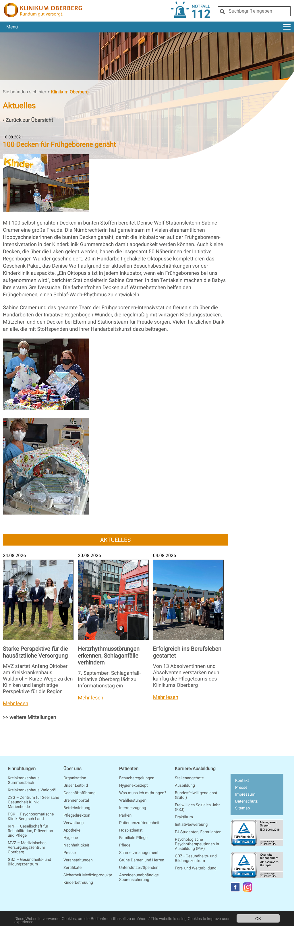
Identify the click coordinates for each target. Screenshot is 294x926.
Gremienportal (76, 800)
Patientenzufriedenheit (139, 823)
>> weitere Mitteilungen (29, 717)
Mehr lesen (15, 704)
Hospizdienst (131, 830)
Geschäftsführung (79, 793)
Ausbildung (185, 785)
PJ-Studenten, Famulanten (198, 832)
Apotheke (71, 830)
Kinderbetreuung (78, 882)
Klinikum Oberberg (69, 91)
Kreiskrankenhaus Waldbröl (32, 790)
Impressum (245, 794)
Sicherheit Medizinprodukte (87, 875)
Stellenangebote (189, 778)
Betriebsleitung (76, 808)
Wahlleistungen (132, 800)
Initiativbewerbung (191, 824)
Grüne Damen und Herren (141, 860)
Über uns (72, 768)
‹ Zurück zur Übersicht (28, 120)
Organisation (74, 778)
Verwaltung (73, 823)
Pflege (124, 845)
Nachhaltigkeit (76, 845)
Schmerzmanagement (138, 852)
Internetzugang (132, 808)
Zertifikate (72, 867)
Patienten (129, 768)
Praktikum (184, 817)
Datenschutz (246, 801)
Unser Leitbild (75, 785)
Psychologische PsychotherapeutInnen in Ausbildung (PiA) (197, 844)
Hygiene (70, 838)
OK (258, 918)
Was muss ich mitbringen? (142, 793)
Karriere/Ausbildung (195, 768)
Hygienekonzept (133, 785)
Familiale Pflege (133, 838)
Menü (12, 27)
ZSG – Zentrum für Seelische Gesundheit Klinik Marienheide (33, 802)
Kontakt (242, 780)
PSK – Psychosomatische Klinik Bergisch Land (31, 816)
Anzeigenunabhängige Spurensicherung (139, 877)
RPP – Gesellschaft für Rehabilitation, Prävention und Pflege (30, 831)
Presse (69, 852)
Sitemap (242, 808)
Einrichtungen (22, 768)
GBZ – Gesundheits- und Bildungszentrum (29, 862)
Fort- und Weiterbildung (195, 868)
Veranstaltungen (78, 860)
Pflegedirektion (76, 815)
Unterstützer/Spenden (138, 867)
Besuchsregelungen (136, 778)
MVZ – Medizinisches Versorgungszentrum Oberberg (27, 848)
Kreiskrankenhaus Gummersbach (24, 780)
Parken (125, 815)
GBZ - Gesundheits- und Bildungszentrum (196, 858)
